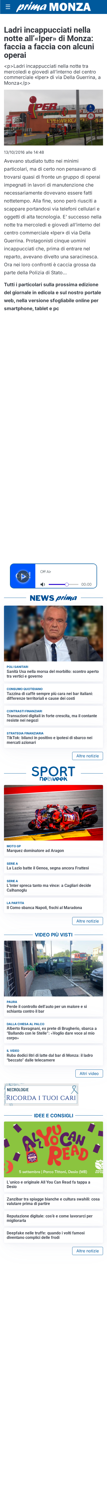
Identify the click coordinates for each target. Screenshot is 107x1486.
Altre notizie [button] (87, 755)
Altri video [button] (89, 1073)
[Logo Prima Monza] (53, 7)
